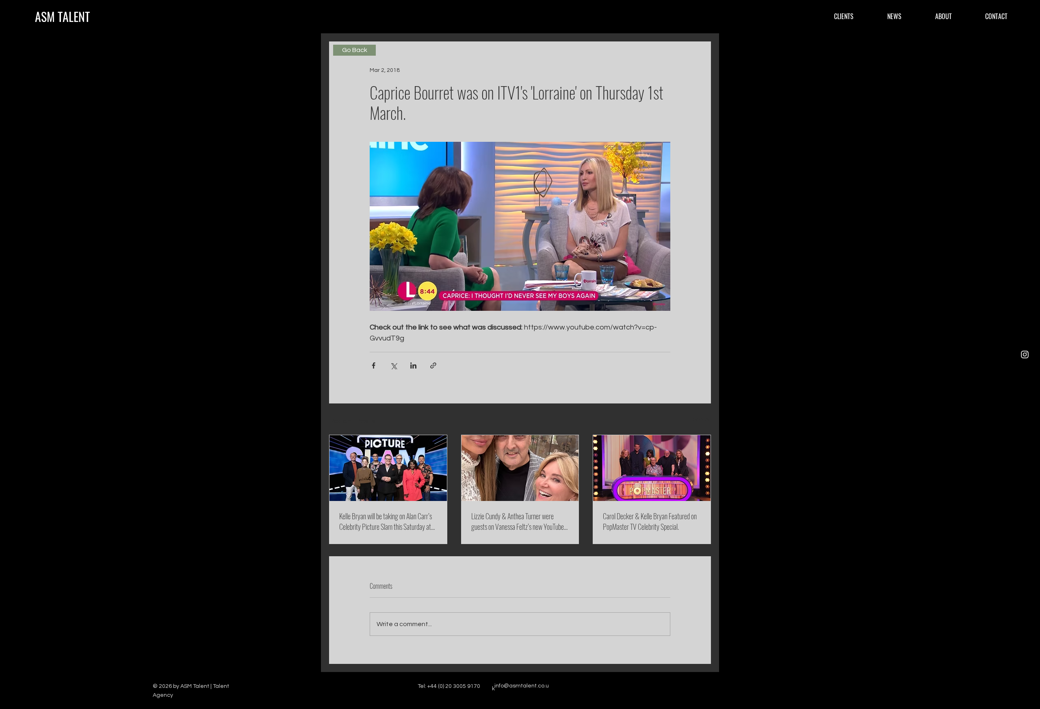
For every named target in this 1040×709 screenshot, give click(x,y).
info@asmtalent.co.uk (520, 687)
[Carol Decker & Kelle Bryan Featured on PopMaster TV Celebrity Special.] (652, 468)
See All (702, 420)
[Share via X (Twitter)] (393, 365)
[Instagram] (1025, 354)
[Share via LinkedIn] (413, 365)
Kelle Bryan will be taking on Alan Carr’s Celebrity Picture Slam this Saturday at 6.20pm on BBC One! (385, 521)
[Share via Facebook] (373, 365)
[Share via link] (433, 365)
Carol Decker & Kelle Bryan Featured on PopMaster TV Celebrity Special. (650, 521)
